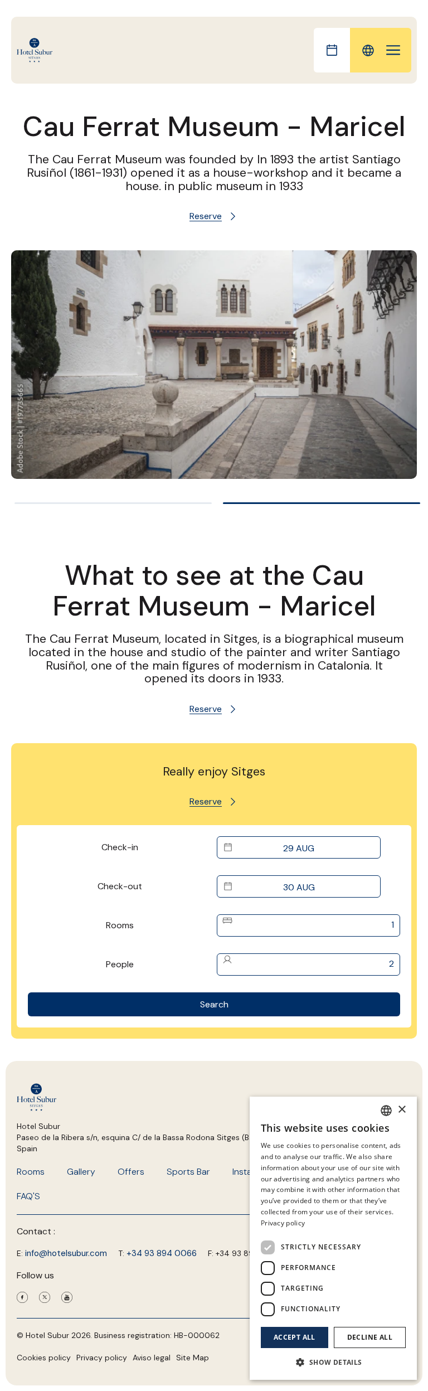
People (120, 964)
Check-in (119, 847)
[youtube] (66, 1300)
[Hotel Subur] (34, 50)
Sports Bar (188, 1171)
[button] (333, 1362)
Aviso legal (152, 1358)
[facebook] (22, 1300)
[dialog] (333, 1238)
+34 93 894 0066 (162, 1253)
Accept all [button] (294, 1337)
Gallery (81, 1171)
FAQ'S (28, 1196)
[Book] (332, 50)
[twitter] (44, 1300)
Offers (131, 1171)
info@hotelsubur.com (66, 1253)
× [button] (401, 1110)
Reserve (205, 216)
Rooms (120, 925)
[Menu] (393, 50)
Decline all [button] (369, 1337)
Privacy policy (101, 1358)
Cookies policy (44, 1358)
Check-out (120, 886)
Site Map (192, 1358)
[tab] (113, 503)
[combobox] (386, 1110)
